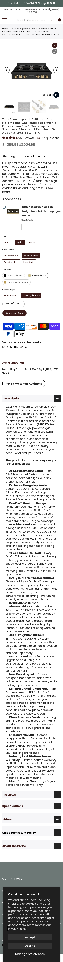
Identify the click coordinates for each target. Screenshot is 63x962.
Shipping (8, 156)
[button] (8, 19)
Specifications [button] (12, 806)
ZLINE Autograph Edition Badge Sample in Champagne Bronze (41, 211)
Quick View (13, 211)
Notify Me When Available (23, 384)
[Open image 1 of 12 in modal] (56, 95)
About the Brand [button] (14, 846)
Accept (30, 937)
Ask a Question (13, 362)
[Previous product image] (7, 70)
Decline (30, 946)
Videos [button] (7, 819)
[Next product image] (56, 70)
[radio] (7, 242)
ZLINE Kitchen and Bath (30, 342)
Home (5, 28)
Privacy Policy (17, 929)
